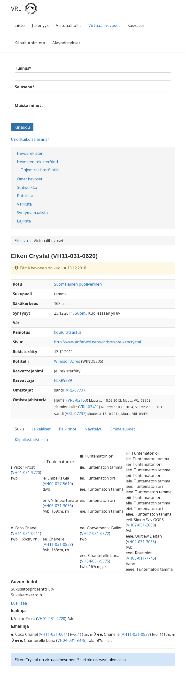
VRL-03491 (89, 406)
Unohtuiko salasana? (30, 139)
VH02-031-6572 (95, 533)
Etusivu (21, 240)
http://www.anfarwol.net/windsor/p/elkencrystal (97, 342)
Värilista (24, 204)
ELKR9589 (63, 380)
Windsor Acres (67, 361)
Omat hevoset (29, 179)
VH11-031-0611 (26, 533)
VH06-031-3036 (58, 505)
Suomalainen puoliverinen (78, 284)
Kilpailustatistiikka (31, 439)
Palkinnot (67, 429)
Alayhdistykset (66, 42)
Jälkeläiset (41, 429)
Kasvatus (136, 25)
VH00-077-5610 (58, 483)
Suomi (80, 313)
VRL (16, 8)
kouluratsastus (68, 332)
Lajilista (24, 221)
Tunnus (23, 68)
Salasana (24, 86)
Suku (19, 429)
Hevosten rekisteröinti (37, 161)
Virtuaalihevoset (104, 25)
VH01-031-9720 (26, 472)
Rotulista (25, 195)
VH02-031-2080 (141, 525)
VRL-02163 (77, 400)
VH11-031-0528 (58, 544)
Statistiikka (27, 187)
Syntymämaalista (32, 212)
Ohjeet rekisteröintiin (40, 169)
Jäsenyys (40, 25)
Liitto (20, 25)
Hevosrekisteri (30, 153)
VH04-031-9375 (95, 561)
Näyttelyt (93, 429)
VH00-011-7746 (141, 558)
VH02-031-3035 (141, 541)
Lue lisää (19, 603)
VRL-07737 (75, 390)
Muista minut (28, 105)
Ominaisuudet (122, 429)
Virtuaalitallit (68, 25)
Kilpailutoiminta (30, 42)
